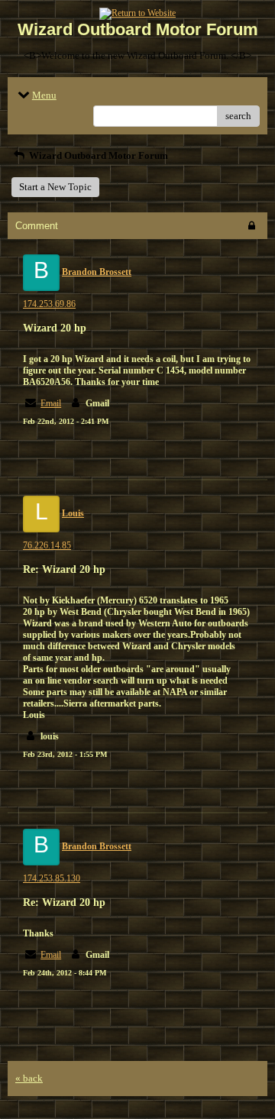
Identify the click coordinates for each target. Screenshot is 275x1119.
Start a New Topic (55, 186)
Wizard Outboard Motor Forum (97, 155)
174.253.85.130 (51, 878)
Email (50, 403)
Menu (44, 95)
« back (29, 1078)
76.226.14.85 (47, 545)
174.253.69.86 (49, 304)
